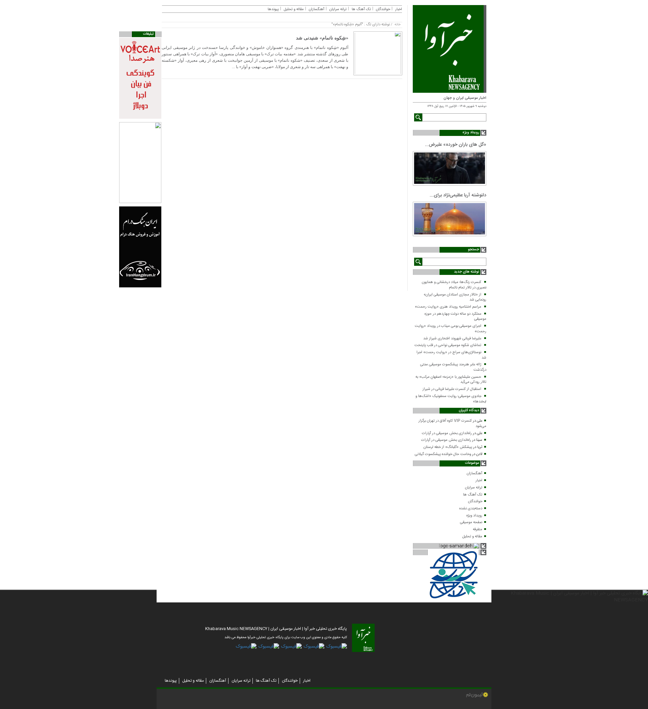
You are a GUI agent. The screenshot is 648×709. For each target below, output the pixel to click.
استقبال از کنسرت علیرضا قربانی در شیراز (452, 389)
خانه (398, 24)
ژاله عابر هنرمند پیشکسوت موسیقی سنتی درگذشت (453, 367)
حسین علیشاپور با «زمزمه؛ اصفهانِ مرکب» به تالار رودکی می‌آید (450, 380)
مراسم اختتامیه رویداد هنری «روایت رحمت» (448, 307)
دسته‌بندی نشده (470, 509)
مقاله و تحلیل (472, 537)
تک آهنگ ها (472, 495)
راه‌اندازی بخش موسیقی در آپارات (447, 433)
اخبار (479, 481)
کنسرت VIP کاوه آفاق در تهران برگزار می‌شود (452, 423)
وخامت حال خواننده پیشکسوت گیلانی (443, 454)
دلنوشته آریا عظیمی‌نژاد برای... (458, 195)
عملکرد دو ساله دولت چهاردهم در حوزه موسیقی (455, 316)
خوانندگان (475, 502)
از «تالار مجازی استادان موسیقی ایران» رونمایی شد (455, 297)
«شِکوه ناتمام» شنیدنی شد (322, 37)
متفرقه (477, 530)
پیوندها (273, 9)
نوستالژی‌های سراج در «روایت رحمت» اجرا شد (451, 355)
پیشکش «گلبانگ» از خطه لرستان (448, 447)
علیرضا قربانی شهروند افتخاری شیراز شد (452, 339)
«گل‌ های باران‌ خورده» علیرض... (455, 145)
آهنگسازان (474, 474)
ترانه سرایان (473, 488)
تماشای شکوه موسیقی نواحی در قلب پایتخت (447, 345)
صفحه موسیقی (471, 522)
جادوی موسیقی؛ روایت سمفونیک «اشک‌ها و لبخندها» (450, 399)
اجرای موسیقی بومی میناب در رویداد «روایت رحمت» (450, 329)
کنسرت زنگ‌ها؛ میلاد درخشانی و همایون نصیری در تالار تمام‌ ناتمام (454, 285)
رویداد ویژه (474, 516)
